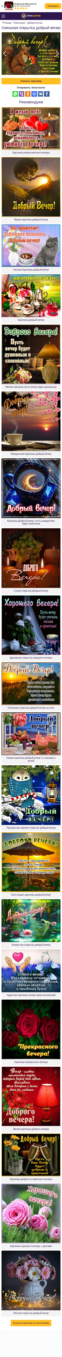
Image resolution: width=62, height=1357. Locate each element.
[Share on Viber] (21, 94)
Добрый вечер (35, 22)
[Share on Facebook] (47, 94)
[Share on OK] (28, 94)
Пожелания (19, 22)
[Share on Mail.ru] (34, 94)
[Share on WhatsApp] (15, 94)
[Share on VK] (40, 94)
